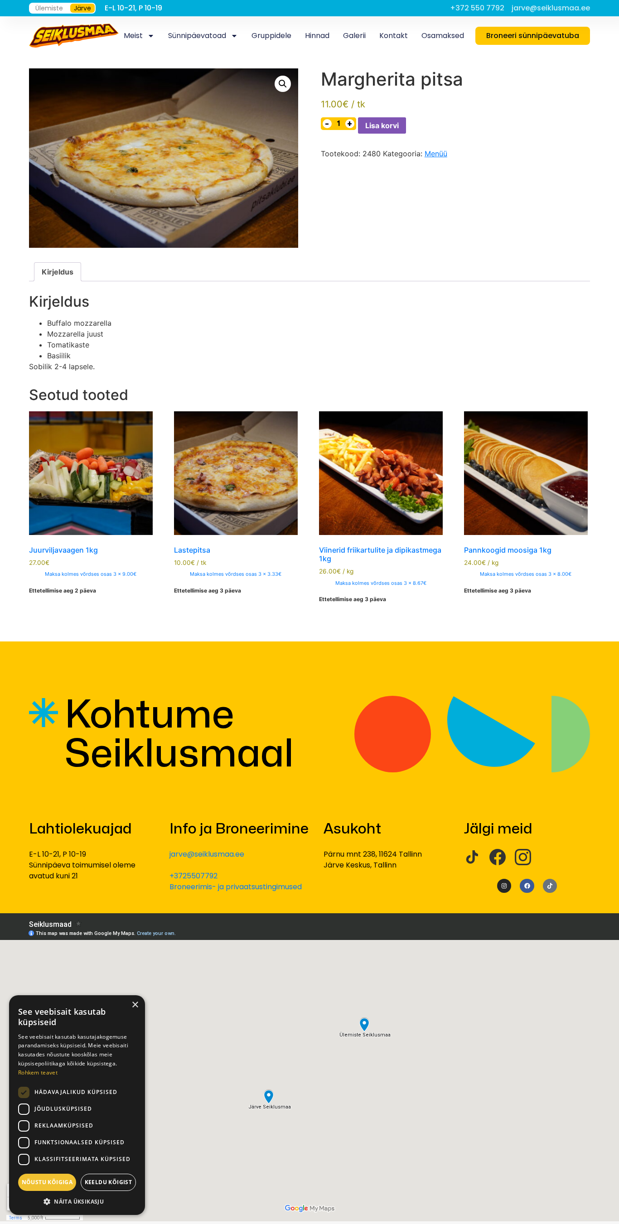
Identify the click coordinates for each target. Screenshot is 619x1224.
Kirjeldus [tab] (57, 271)
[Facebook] (497, 857)
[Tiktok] (550, 886)
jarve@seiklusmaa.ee (206, 854)
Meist (133, 35)
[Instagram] (523, 857)
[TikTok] (472, 857)
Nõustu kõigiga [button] (47, 1182)
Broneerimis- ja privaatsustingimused (235, 887)
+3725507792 (193, 876)
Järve (82, 8)
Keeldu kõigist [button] (108, 1182)
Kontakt (393, 35)
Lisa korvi (382, 125)
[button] (283, 84)
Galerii (354, 35)
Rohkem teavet (38, 1072)
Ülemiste (49, 8)
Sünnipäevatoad (197, 35)
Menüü (436, 153)
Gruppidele (271, 35)
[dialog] (77, 1105)
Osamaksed (442, 35)
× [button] (134, 1005)
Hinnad (317, 35)
